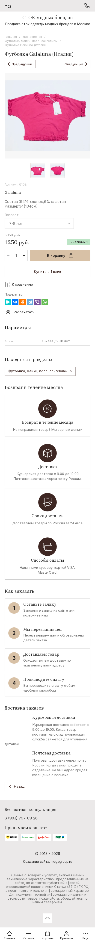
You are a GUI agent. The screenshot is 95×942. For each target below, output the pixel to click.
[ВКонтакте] (15, 302)
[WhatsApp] (45, 302)
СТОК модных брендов (47, 17)
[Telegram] (30, 302)
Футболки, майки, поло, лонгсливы (31, 41)
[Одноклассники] (22, 302)
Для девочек (32, 36)
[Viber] (37, 302)
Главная (11, 36)
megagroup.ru (61, 861)
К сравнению (22, 284)
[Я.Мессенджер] (8, 302)
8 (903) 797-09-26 (21, 818)
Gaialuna (13, 192)
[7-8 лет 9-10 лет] (39, 223)
